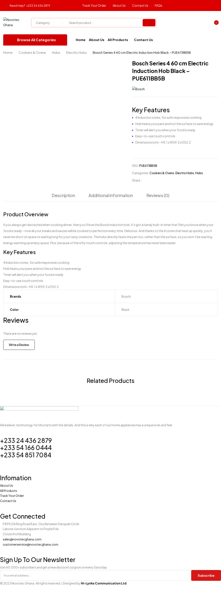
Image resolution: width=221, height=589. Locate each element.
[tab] (63, 196)
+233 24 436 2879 (38, 5)
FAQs (158, 5)
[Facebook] (147, 180)
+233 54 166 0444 (26, 447)
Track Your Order (94, 5)
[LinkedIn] (160, 180)
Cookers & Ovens (32, 52)
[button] (214, 23)
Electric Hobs (76, 52)
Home (8, 52)
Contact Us (140, 5)
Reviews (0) (157, 195)
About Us (119, 5)
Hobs (56, 52)
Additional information (110, 195)
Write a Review (19, 345)
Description (63, 195)
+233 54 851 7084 (25, 455)
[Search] (149, 22)
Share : (137, 180)
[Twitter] (154, 180)
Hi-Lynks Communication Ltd (103, 583)
